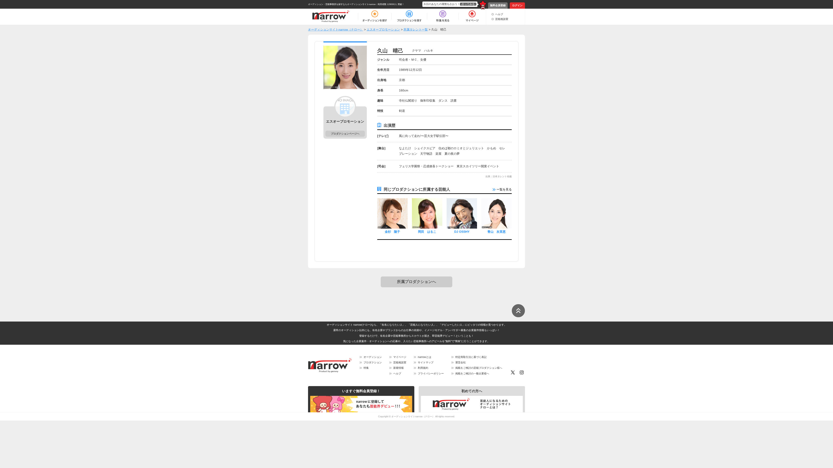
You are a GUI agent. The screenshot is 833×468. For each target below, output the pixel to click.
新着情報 (398, 367)
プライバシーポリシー (431, 373)
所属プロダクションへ (416, 282)
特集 (366, 367)
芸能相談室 (501, 19)
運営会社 (460, 362)
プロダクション (373, 362)
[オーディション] (374, 16)
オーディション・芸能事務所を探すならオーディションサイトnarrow (342, 4)
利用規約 (423, 367)
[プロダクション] (409, 16)
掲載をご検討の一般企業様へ (472, 373)
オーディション (373, 357)
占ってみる (468, 4)
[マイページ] (471, 16)
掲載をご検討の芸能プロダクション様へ (478, 367)
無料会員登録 (498, 5)
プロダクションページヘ (345, 133)
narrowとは (424, 357)
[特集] (442, 16)
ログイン (517, 5)
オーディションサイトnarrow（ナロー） (413, 416)
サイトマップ (425, 362)
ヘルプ (499, 14)
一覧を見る (504, 189)
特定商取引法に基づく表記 (471, 357)
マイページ (399, 357)
